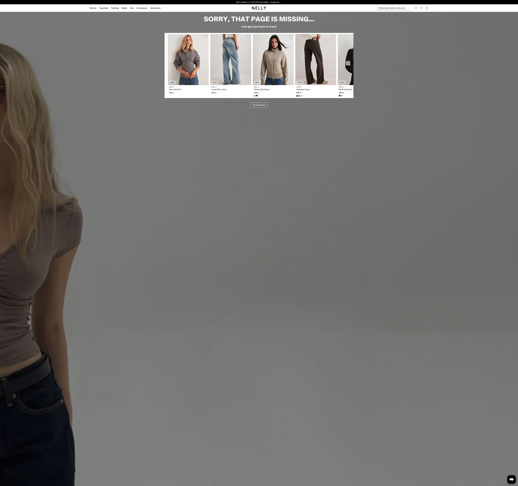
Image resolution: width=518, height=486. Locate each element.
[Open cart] (426, 8)
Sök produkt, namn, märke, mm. (392, 8)
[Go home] (259, 8)
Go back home (259, 105)
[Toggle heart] (206, 36)
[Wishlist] (421, 8)
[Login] (416, 8)
